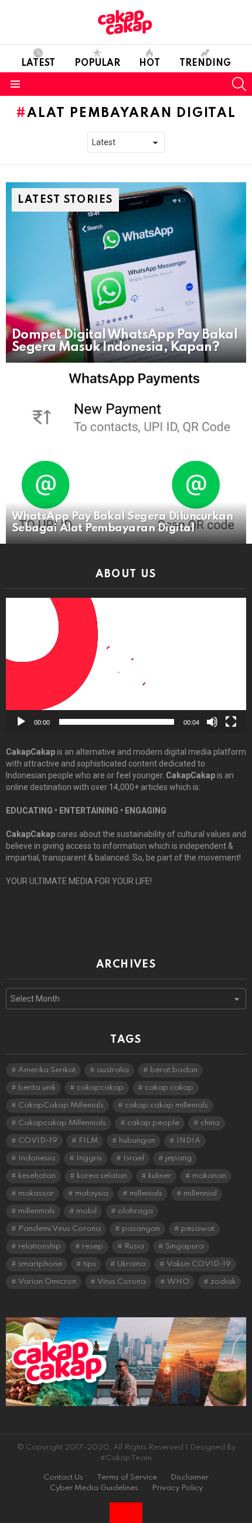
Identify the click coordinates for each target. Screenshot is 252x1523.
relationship (39, 1246)
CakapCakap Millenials (61, 1105)
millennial (200, 1193)
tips (89, 1264)
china (210, 1123)
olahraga (135, 1211)
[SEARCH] (239, 84)
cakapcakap (100, 1088)
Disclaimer (190, 1477)
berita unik (37, 1088)
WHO (178, 1282)
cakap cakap (169, 1088)
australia (113, 1070)
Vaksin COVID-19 (198, 1264)
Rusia (134, 1246)
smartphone (40, 1264)
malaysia (91, 1193)
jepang (178, 1158)
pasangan (141, 1229)
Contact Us (63, 1477)
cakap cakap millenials (166, 1105)
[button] (126, 665)
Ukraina (131, 1264)
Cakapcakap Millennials (62, 1123)
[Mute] (212, 722)
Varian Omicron (47, 1282)
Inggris (89, 1158)
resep (92, 1246)
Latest (38, 63)
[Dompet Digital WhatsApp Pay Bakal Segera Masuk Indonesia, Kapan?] (126, 272)
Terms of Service (127, 1477)
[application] (126, 666)
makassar (36, 1193)
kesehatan (37, 1176)
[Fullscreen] (231, 722)
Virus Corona (121, 1282)
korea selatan (102, 1176)
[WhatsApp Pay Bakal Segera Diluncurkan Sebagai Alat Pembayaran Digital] (126, 453)
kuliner (159, 1176)
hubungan (137, 1140)
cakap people (153, 1123)
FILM (88, 1140)
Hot (149, 63)
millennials (36, 1211)
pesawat (197, 1229)
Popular (97, 63)
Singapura (184, 1246)
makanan (209, 1176)
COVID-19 (37, 1140)
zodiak (223, 1282)
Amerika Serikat (47, 1070)
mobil (86, 1211)
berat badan (173, 1070)
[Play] (21, 722)
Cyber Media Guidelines (94, 1488)
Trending (205, 63)
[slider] (116, 722)
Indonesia (36, 1158)
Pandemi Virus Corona (59, 1229)
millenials (146, 1193)
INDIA (188, 1140)
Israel (133, 1158)
